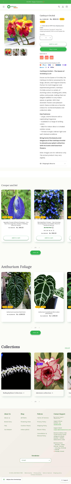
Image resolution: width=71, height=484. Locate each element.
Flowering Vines (26, 422)
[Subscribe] (49, 460)
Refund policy (28, 473)
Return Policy (41, 429)
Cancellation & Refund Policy (42, 435)
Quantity (42, 34)
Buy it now (53, 49)
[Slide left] (32, 248)
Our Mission (8, 429)
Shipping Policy (42, 426)
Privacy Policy (41, 422)
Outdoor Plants (26, 426)
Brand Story (8, 422)
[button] (4, 7)
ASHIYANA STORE (18, 473)
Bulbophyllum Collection (12, 393)
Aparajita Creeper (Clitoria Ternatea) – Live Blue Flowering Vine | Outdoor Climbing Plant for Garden (15, 224)
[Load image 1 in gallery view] (8, 52)
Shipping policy (57, 473)
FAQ (5, 426)
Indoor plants (25, 429)
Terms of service (47, 473)
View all (35, 252)
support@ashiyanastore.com (62, 429)
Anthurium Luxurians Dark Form (16, 312)
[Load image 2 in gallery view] (16, 52)
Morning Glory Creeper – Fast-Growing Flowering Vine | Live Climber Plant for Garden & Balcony (49, 224)
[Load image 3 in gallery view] (23, 52)
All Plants (24, 418)
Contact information (36, 474)
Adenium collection (43, 393)
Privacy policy (37, 473)
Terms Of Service (43, 418)
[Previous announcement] (3, 2)
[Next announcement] (68, 2)
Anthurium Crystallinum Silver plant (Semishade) (48, 312)
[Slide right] (39, 248)
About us (7, 418)
